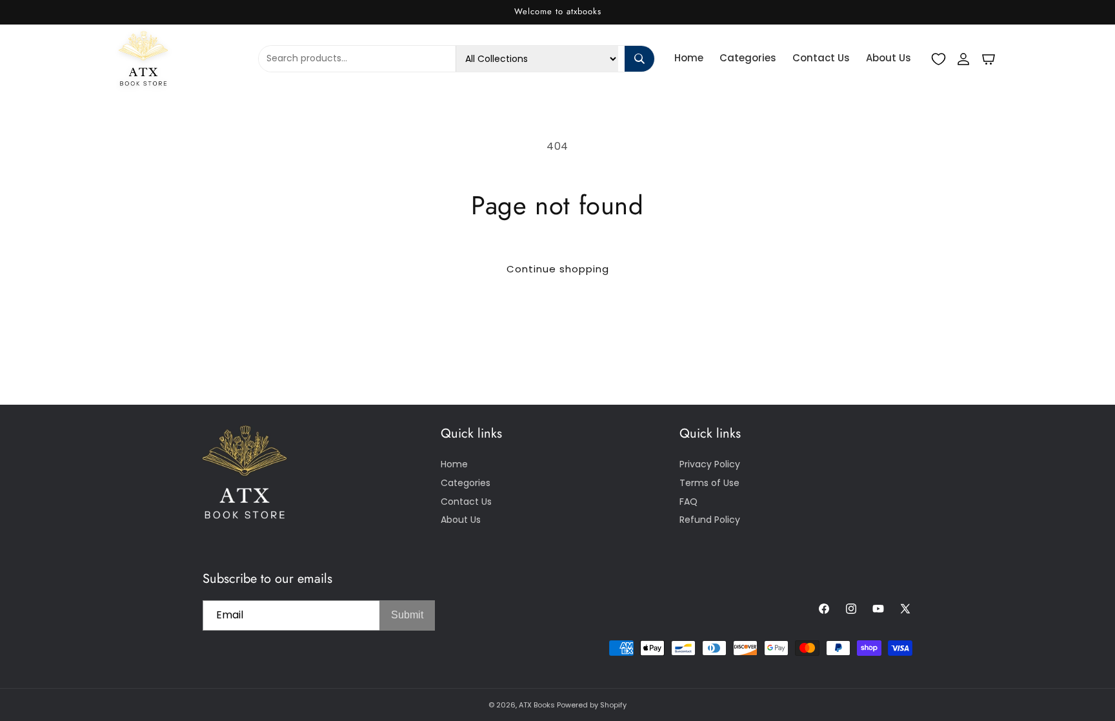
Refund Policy (709, 519)
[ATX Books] (182, 58)
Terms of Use (709, 482)
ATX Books (537, 705)
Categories (747, 58)
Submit (407, 614)
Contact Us (821, 58)
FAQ (688, 501)
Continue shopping (558, 269)
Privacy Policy (709, 464)
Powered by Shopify (592, 705)
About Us (888, 58)
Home (688, 58)
